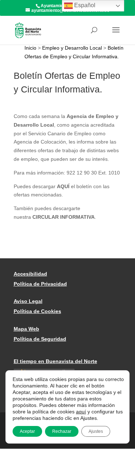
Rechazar (61, 431)
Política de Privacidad (40, 284)
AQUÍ (63, 186)
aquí (81, 411)
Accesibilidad (30, 274)
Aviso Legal (28, 301)
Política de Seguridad (40, 339)
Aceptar (27, 431)
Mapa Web (26, 329)
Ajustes (96, 431)
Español (84, 5)
